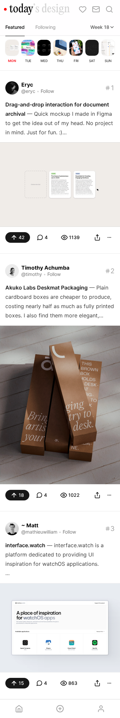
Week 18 (99, 27)
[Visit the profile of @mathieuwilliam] (12, 528)
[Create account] (60, 708)
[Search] (109, 9)
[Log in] (101, 708)
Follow (47, 91)
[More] (109, 237)
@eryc (28, 91)
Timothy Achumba (45, 267)
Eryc (27, 84)
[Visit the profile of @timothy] (12, 271)
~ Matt (29, 525)
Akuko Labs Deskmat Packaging (46, 287)
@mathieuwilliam (39, 532)
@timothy (31, 274)
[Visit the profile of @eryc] (12, 88)
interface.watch (25, 545)
